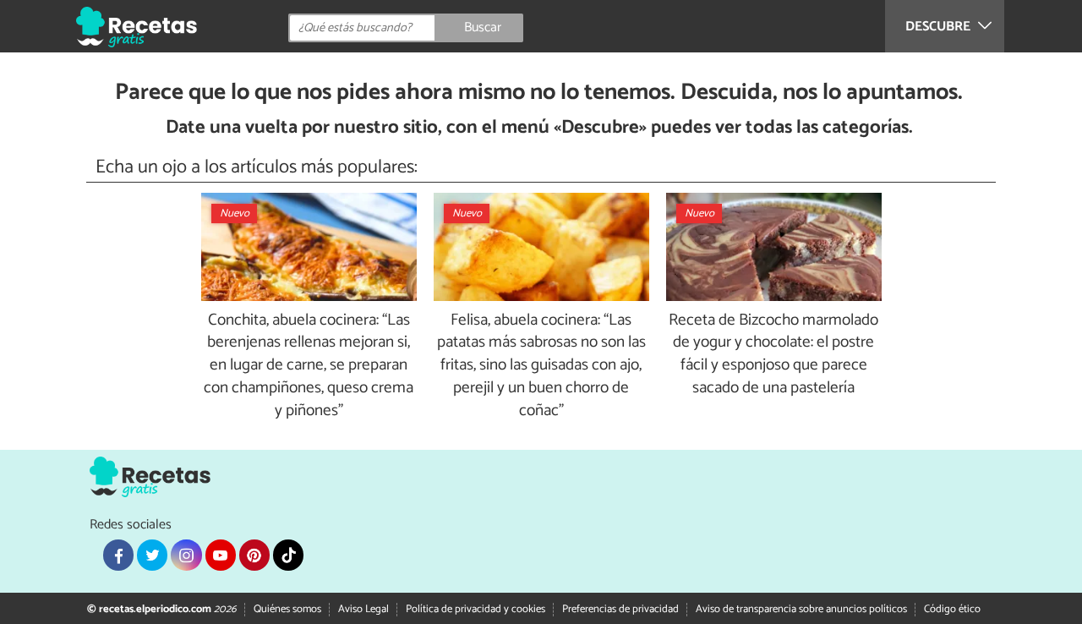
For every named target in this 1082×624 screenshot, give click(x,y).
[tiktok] (288, 554)
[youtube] (220, 554)
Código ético (952, 609)
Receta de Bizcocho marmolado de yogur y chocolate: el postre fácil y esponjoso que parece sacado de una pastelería (773, 355)
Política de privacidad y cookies (475, 609)
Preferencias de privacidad (620, 609)
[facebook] (118, 554)
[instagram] (186, 554)
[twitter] (152, 554)
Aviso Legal (363, 609)
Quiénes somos (287, 609)
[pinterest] (254, 554)
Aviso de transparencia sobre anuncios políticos (801, 609)
